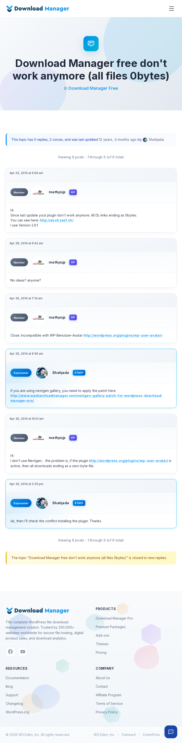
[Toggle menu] (171, 8)
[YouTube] (22, 651)
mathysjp (57, 192)
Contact (102, 686)
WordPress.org (17, 712)
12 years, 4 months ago (118, 139)
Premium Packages (111, 627)
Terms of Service (109, 703)
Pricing (101, 652)
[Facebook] (10, 651)
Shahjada (60, 373)
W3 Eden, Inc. (104, 735)
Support (12, 695)
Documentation (17, 678)
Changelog (14, 703)
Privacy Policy (107, 712)
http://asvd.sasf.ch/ (56, 220)
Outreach (129, 735)
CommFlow (151, 735)
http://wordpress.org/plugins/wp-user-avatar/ (122, 335)
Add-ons (102, 635)
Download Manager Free (93, 88)
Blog (9, 686)
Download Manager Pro (114, 618)
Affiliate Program (108, 695)
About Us (103, 678)
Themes (102, 644)
